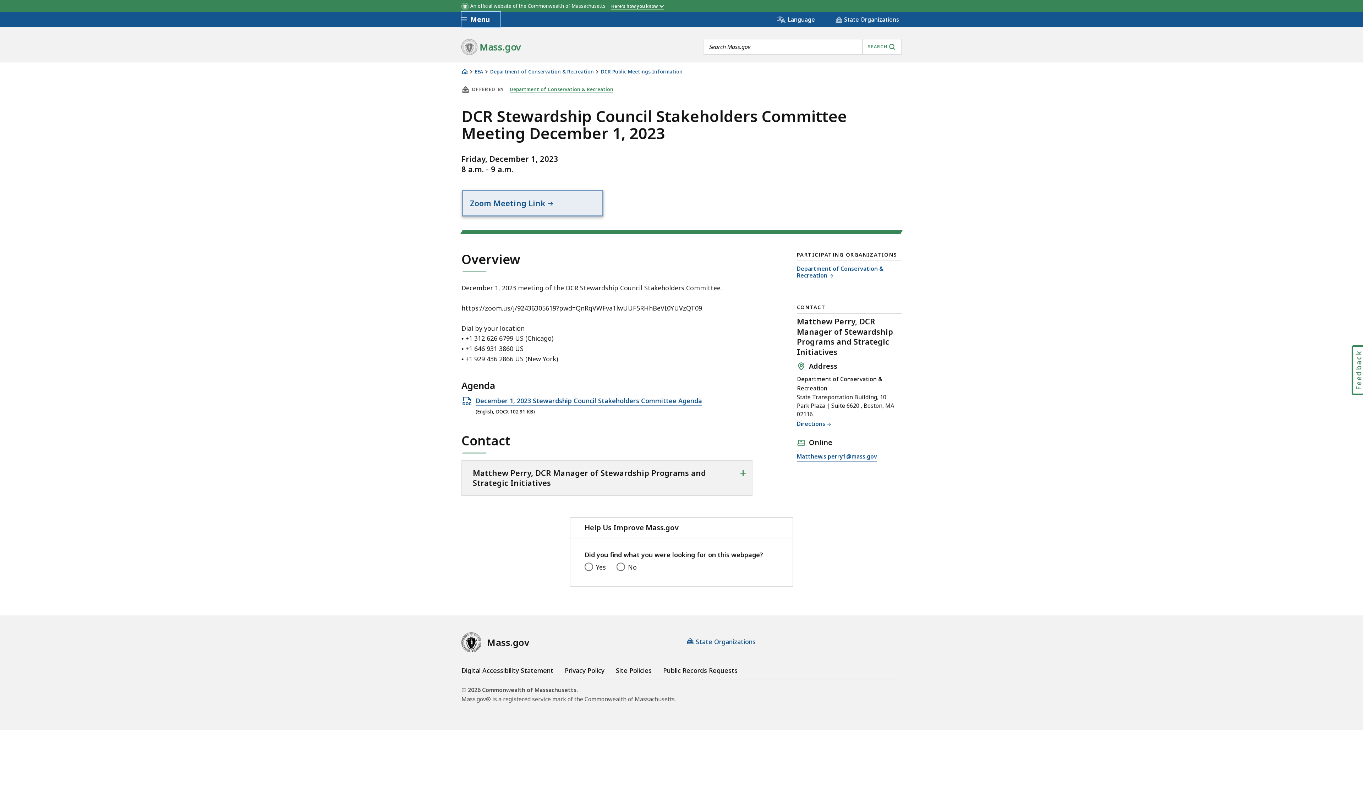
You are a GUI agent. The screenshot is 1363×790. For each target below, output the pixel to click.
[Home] (464, 71)
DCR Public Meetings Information (642, 72)
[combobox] (802, 47)
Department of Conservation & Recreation (542, 72)
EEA (479, 72)
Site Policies (634, 670)
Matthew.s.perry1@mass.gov (837, 457)
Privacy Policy (584, 670)
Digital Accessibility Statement (507, 670)
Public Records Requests (700, 670)
